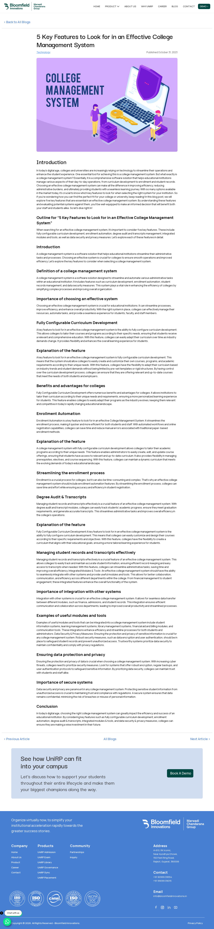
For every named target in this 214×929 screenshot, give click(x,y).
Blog (175, 6)
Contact (189, 6)
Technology (43, 52)
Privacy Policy (195, 923)
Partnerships (77, 852)
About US (130, 6)
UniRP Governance (48, 867)
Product (110, 6)
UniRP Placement (47, 877)
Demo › (204, 6)
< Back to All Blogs (17, 22)
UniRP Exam (44, 857)
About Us (16, 857)
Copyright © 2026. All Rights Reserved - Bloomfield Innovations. (45, 923)
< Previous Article (17, 739)
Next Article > (200, 739)
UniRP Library (45, 862)
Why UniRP (147, 6)
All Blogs (110, 739)
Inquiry (73, 857)
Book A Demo (180, 773)
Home (97, 6)
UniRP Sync (44, 872)
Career (162, 6)
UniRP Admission (47, 852)
